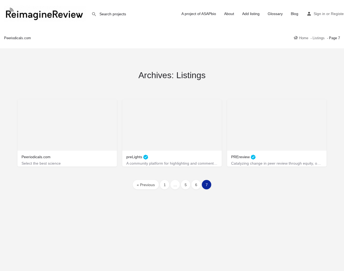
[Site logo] (45, 13)
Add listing (251, 14)
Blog (294, 14)
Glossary (275, 14)
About (229, 14)
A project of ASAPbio (198, 14)
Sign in (319, 14)
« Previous (146, 185)
